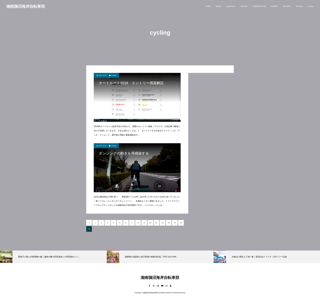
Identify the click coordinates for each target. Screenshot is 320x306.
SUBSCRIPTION (259, 6)
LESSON (274, 6)
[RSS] (170, 285)
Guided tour (230, 6)
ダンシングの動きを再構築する (124, 153)
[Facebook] (149, 285)
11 (156, 223)
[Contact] (166, 285)
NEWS (218, 6)
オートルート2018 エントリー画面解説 (131, 83)
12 (163, 223)
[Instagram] (158, 285)
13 (169, 223)
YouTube (299, 6)
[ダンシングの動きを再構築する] (137, 167)
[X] (153, 285)
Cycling (113, 75)
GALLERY (287, 6)
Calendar (244, 6)
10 (150, 223)
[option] (53, 257)
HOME (208, 6)
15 (181, 223)
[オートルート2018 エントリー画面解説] (137, 97)
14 (175, 223)
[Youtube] (162, 285)
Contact (311, 6)
